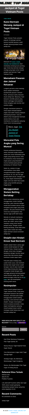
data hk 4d (5, 377)
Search (4, 326)
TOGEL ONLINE (7, 18)
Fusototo (13, 383)
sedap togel (5, 400)
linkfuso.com (6, 374)
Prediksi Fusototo (7, 379)
